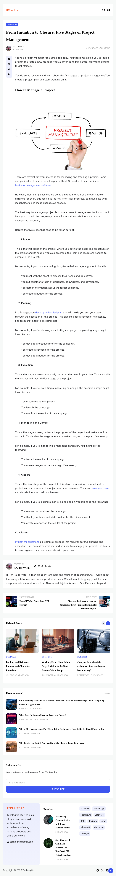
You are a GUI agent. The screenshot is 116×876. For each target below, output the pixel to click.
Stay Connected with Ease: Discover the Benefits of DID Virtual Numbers (63, 847)
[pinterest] (9, 69)
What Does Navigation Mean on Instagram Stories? (42, 715)
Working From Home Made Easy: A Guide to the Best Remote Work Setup (56, 666)
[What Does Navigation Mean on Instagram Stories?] (11, 718)
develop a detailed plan (48, 312)
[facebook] (9, 59)
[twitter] (9, 64)
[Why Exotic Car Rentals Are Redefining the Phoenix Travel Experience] (11, 746)
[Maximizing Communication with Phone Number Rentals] (48, 819)
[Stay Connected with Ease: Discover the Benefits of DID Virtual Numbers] (48, 843)
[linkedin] (9, 74)
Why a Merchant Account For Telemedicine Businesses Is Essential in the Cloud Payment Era (61, 729)
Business (12, 24)
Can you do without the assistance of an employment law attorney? (91, 666)
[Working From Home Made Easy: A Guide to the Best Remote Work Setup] (58, 641)
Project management (27, 541)
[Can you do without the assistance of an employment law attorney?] (93, 641)
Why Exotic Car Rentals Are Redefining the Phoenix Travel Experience (51, 743)
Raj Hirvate (19, 47)
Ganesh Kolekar (28, 720)
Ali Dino (10, 675)
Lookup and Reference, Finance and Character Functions (18, 666)
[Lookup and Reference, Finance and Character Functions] (22, 641)
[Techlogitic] (12, 9)
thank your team (100, 488)
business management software (33, 185)
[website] (49, 566)
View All (107, 693)
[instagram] (42, 566)
